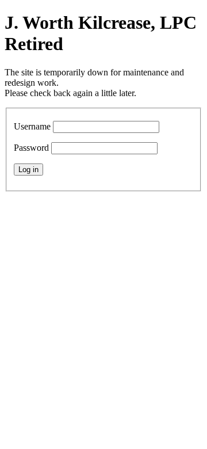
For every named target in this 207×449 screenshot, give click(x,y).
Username (32, 126)
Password (31, 148)
